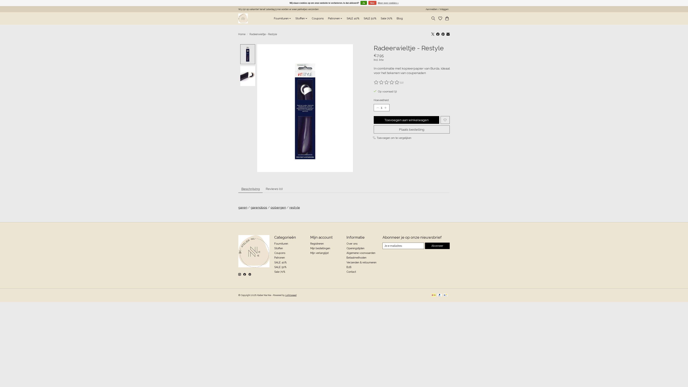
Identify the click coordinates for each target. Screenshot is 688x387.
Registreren (317, 243)
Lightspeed (291, 295)
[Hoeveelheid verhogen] (385, 107)
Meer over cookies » (388, 3)
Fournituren (281, 243)
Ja (363, 3)
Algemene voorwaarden (361, 252)
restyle (294, 207)
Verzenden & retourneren (361, 262)
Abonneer (437, 245)
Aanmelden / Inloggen (437, 9)
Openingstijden (355, 248)
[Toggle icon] (433, 18)
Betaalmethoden (356, 257)
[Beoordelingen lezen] (387, 82)
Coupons (318, 18)
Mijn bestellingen (320, 248)
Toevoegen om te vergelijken (394, 137)
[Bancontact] (445, 295)
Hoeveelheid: (381, 100)
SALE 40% (353, 18)
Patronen (279, 257)
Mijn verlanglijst (319, 252)
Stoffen (278, 248)
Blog (400, 18)
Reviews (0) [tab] (274, 189)
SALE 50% (370, 18)
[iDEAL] (433, 295)
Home (241, 34)
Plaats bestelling (411, 129)
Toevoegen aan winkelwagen (406, 120)
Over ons (352, 243)
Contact (351, 271)
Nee (372, 3)
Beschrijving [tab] (250, 189)
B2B (349, 267)
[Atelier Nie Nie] (243, 18)
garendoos (259, 207)
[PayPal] (439, 295)
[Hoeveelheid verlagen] (377, 107)
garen (242, 207)
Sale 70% (386, 18)
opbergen (278, 207)
